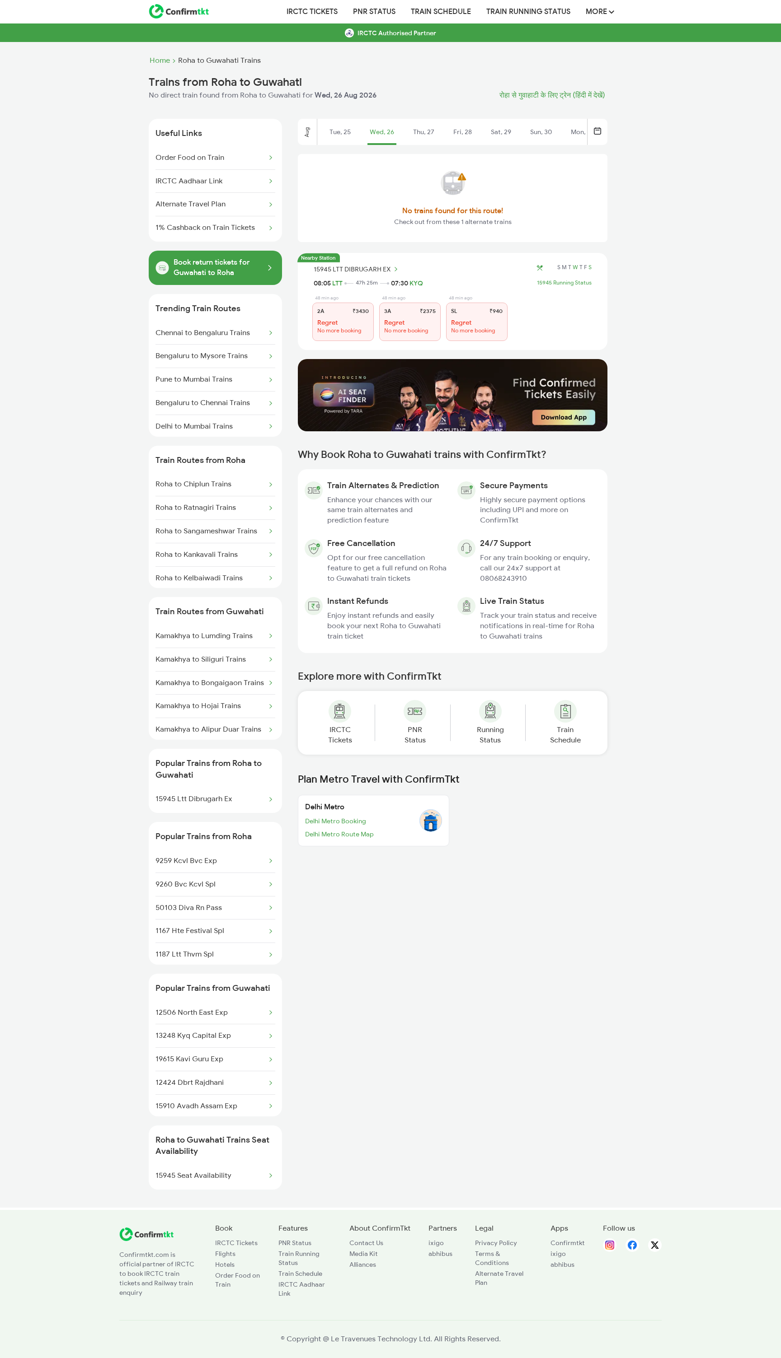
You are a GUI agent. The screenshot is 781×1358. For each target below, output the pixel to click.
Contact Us (366, 1242)
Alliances (362, 1264)
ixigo (436, 1242)
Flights (225, 1253)
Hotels (225, 1264)
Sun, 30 (541, 131)
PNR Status (374, 12)
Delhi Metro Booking (335, 821)
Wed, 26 (382, 131)
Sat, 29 (501, 131)
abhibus (440, 1253)
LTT (337, 283)
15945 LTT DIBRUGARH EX (352, 269)
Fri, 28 (462, 131)
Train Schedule (441, 12)
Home (160, 60)
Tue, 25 (340, 131)
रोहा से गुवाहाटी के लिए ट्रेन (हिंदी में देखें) (552, 95)
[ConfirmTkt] (146, 1238)
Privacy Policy (496, 1242)
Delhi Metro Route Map (339, 834)
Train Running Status (528, 12)
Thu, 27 (423, 131)
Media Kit (363, 1253)
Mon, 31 (582, 131)
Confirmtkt (567, 1242)
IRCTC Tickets (312, 12)
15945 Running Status (564, 283)
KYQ (416, 283)
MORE (597, 12)
